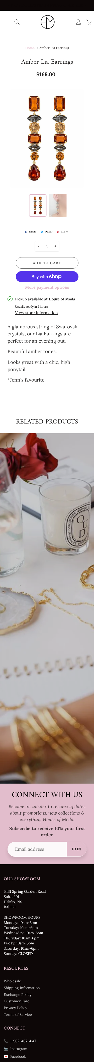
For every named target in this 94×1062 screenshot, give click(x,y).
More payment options (47, 287)
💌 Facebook (15, 1056)
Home (30, 48)
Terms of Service (18, 1014)
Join (76, 849)
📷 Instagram (15, 1048)
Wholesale (12, 981)
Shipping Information (22, 987)
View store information (36, 312)
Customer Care (16, 1001)
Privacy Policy (15, 1007)
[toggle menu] (6, 22)
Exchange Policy (18, 994)
